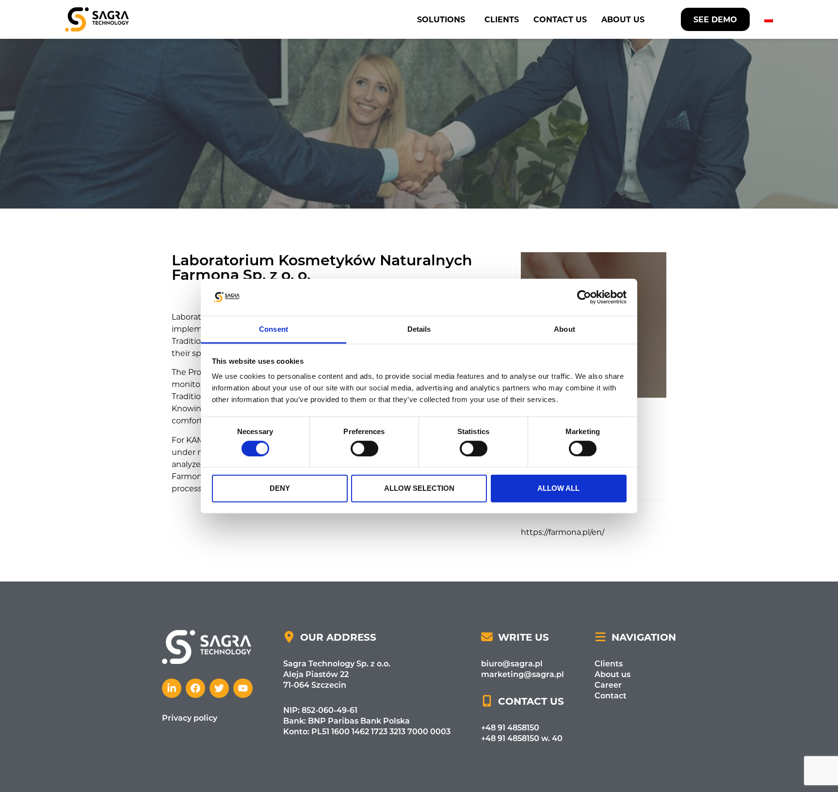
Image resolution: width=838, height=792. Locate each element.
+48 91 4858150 (510, 727)
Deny (280, 488)
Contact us (560, 19)
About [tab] (564, 329)
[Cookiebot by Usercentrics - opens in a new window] (584, 297)
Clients (501, 19)
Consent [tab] (273, 329)
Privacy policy (189, 717)
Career (608, 684)
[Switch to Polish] (768, 19)
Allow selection (419, 488)
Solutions (441, 19)
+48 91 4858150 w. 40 (522, 738)
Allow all (558, 488)
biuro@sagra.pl (512, 663)
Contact (611, 695)
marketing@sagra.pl (522, 674)
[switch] (364, 448)
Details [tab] (419, 329)
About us (623, 19)
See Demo (715, 19)
